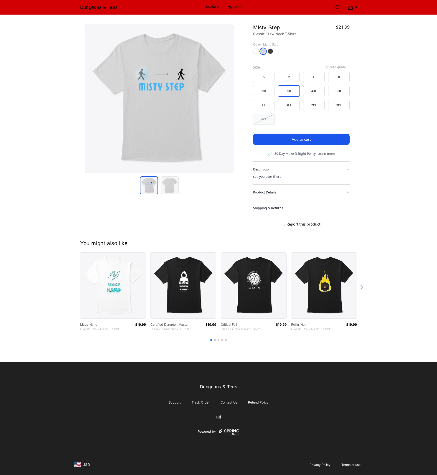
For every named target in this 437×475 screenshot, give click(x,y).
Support (175, 402)
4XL (314, 91)
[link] (113, 285)
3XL (289, 91)
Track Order (201, 402)
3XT (339, 105)
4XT (264, 119)
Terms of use (351, 465)
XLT (289, 105)
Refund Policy (258, 402)
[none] (335, 67)
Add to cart (301, 139)
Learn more (326, 153)
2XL (264, 91)
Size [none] (256, 67)
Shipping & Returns (268, 208)
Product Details (264, 192)
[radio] (263, 77)
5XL (339, 91)
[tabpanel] (159, 98)
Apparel (234, 6)
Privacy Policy (320, 465)
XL (339, 77)
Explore (212, 6)
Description (262, 169)
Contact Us (229, 402)
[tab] (149, 185)
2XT (314, 105)
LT (264, 105)
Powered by (207, 431)
